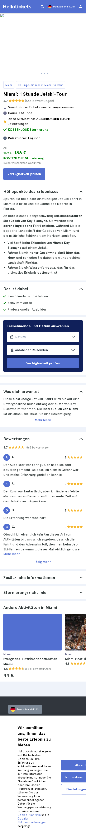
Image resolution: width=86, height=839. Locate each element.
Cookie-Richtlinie (29, 814)
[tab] (43, 191)
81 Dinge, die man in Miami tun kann (40, 85)
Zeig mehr (43, 562)
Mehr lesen (43, 420)
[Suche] (42, 6)
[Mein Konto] (80, 6)
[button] (43, 191)
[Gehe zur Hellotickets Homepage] (18, 6)
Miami (9, 85)
